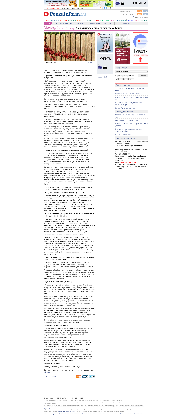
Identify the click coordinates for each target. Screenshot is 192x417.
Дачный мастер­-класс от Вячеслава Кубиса (99, 27)
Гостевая (144, 20)
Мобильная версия (50, 414)
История (118, 20)
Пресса (112, 20)
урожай (54, 376)
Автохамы (63, 20)
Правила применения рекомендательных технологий (99, 414)
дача (49, 376)
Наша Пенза (101, 23)
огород (46, 376)
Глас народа (72, 20)
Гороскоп (137, 20)
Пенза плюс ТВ (58, 23)
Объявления (55, 20)
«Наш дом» (48, 372)
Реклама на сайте (125, 414)
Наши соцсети (138, 414)
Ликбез (88, 20)
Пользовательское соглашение (69, 414)
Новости (47, 20)
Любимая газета (125, 23)
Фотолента (95, 20)
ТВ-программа (104, 20)
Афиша (123, 20)
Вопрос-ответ (80, 20)
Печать (90, 63)
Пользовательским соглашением (66, 411)
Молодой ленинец (72, 23)
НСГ (116, 23)
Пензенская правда (87, 23)
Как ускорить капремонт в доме (127, 94)
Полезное (130, 20)
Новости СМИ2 (102, 77)
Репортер (110, 23)
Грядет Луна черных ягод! (125, 108)
